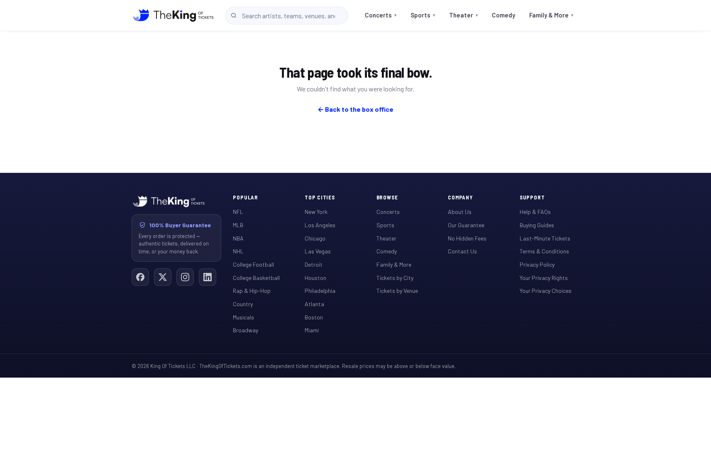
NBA (238, 238)
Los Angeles (320, 224)
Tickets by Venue (397, 290)
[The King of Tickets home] (173, 15)
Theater (463, 15)
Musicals (243, 317)
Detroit (314, 264)
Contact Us (462, 251)
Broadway (245, 330)
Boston (314, 317)
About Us (460, 211)
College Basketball (256, 277)
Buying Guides (537, 224)
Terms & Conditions (544, 251)
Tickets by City (394, 277)
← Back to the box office (355, 109)
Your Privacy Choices (546, 290)
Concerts (380, 15)
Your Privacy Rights (544, 277)
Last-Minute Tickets (545, 238)
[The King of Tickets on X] (162, 277)
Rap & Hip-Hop (252, 290)
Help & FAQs (535, 211)
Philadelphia (320, 290)
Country (243, 303)
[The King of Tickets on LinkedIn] (207, 277)
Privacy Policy (537, 264)
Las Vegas (318, 251)
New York (316, 211)
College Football (253, 264)
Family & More (551, 15)
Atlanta (314, 303)
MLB (238, 224)
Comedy (503, 15)
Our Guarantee (466, 224)
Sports (422, 15)
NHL (238, 251)
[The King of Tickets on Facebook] (140, 277)
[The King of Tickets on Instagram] (185, 277)
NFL (238, 211)
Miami (312, 330)
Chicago (315, 238)
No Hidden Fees (467, 238)
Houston (315, 277)
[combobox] (286, 16)
